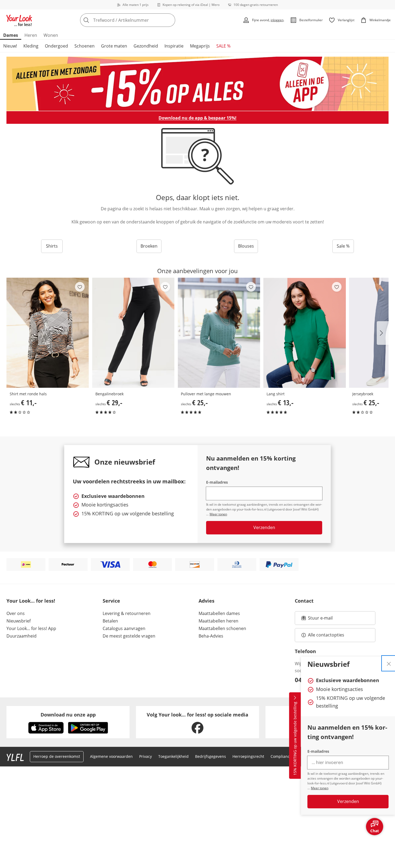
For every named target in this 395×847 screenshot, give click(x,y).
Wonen (51, 35)
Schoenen (84, 46)
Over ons (15, 613)
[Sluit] (389, 663)
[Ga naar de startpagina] (19, 20)
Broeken (149, 246)
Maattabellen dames (219, 613)
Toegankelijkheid (173, 756)
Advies (206, 601)
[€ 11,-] (47, 333)
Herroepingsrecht (248, 756)
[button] (383, 333)
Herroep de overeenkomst (56, 756)
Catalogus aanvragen (124, 628)
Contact (304, 601)
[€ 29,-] (133, 333)
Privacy (145, 756)
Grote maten (114, 46)
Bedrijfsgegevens (210, 756)
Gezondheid (146, 46)
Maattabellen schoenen (222, 628)
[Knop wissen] (169, 20)
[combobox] (139, 20)
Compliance (281, 756)
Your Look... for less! (30, 601)
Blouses (246, 246)
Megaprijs (200, 46)
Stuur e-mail (320, 619)
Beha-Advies (211, 636)
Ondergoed (56, 46)
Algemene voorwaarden (111, 756)
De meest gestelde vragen (129, 636)
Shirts (52, 246)
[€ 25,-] (219, 333)
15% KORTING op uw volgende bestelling (294, 739)
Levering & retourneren (126, 613)
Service (111, 601)
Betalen (110, 621)
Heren (30, 35)
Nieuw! (10, 46)
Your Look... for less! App (31, 628)
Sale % (343, 246)
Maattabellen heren (218, 621)
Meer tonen (319, 788)
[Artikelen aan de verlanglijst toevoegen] (80, 287)
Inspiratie (174, 46)
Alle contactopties (326, 635)
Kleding (30, 46)
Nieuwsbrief (18, 621)
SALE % (223, 46)
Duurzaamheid (21, 636)
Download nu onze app (68, 714)
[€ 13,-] (304, 333)
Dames (10, 35)
